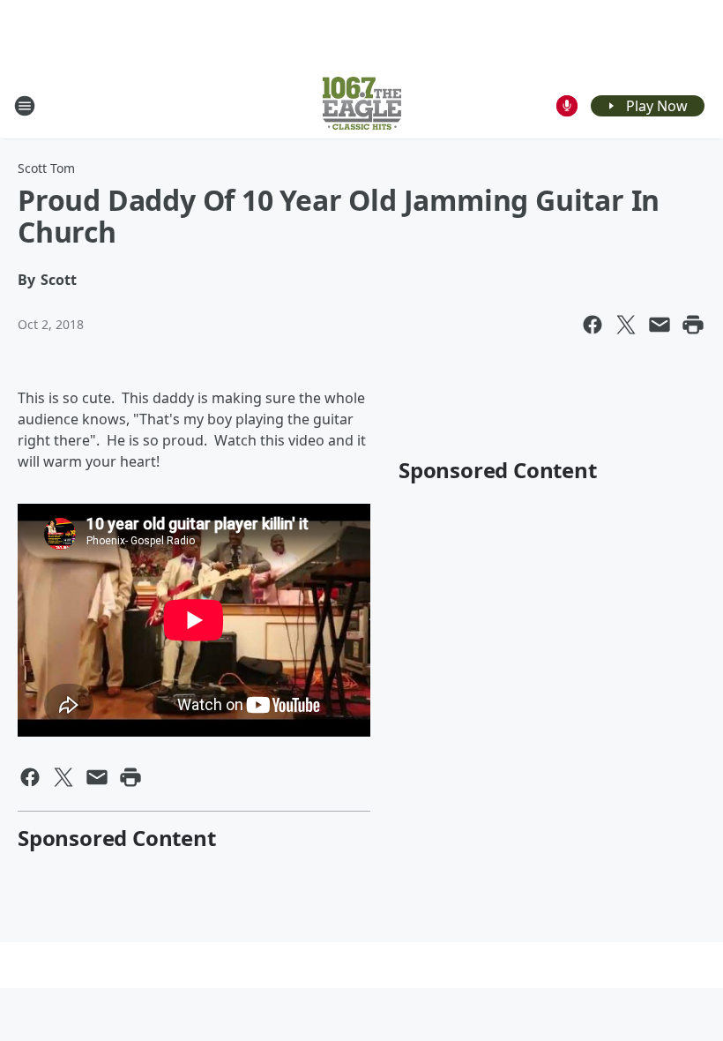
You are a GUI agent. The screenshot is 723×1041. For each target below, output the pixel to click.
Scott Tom (46, 168)
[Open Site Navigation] (24, 105)
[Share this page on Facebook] (592, 324)
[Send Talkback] (567, 105)
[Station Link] (362, 105)
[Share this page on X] (626, 324)
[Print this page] (693, 324)
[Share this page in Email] (659, 324)
